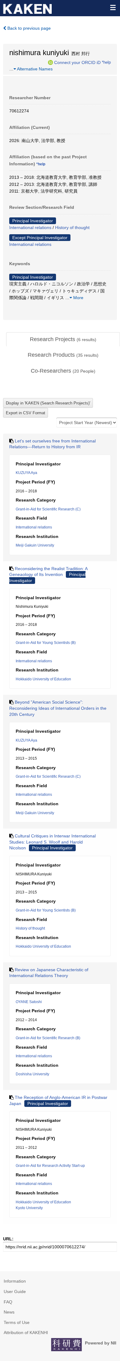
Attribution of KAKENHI (26, 1332)
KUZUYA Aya (26, 473)
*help (106, 62)
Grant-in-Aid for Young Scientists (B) (46, 643)
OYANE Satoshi (29, 1002)
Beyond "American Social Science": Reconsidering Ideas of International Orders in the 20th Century (57, 708)
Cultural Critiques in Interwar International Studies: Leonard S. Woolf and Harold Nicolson (52, 841)
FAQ (8, 1301)
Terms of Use (17, 1322)
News (9, 1312)
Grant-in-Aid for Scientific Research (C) (48, 509)
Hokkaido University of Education (43, 679)
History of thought (72, 227)
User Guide (15, 1291)
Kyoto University (29, 1208)
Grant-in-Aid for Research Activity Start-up (50, 1166)
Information (15, 1281)
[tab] (63, 339)
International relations (30, 227)
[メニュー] (112, 7)
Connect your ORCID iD (77, 62)
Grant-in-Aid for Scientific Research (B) (48, 1038)
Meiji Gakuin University (35, 545)
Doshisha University (32, 1074)
